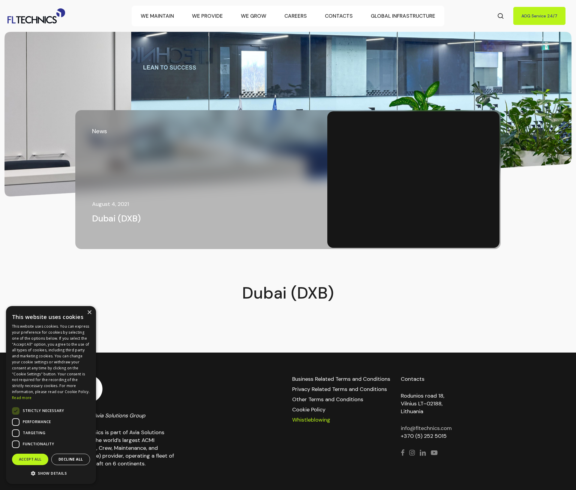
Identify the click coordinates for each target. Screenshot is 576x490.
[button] (51, 473)
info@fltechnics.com (426, 428)
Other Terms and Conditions (327, 399)
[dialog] (51, 395)
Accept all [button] (30, 459)
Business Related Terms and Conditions (341, 379)
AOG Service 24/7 (539, 16)
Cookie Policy (309, 409)
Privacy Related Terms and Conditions (339, 389)
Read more (22, 397)
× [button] (89, 312)
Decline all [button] (70, 459)
